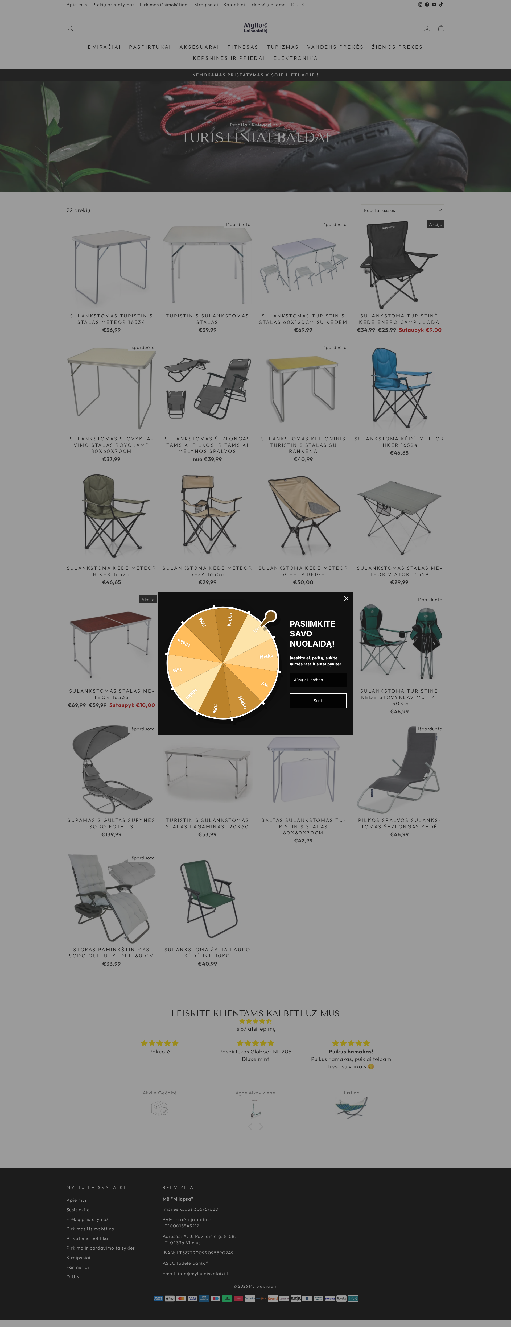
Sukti (318, 700)
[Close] (346, 598)
